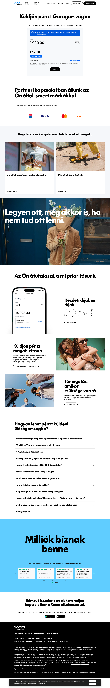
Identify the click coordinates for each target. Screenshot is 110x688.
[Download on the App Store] (60, 617)
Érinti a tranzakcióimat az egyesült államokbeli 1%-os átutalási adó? (46, 505)
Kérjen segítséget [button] (71, 404)
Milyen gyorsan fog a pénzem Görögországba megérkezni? (42, 458)
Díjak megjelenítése (75, 60)
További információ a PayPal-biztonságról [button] (26, 366)
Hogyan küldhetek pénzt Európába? (32, 485)
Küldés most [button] (55, 69)
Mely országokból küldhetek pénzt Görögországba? (39, 491)
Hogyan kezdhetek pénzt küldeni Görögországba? (39, 465)
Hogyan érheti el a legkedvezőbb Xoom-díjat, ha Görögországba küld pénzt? (50, 498)
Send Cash (61, 191)
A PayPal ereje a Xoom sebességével (32, 452)
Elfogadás (93, 681)
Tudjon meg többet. (41, 34)
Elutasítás (93, 683)
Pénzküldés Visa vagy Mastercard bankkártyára (38, 445)
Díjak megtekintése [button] (71, 322)
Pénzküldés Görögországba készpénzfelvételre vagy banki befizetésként (49, 438)
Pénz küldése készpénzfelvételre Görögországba (38, 478)
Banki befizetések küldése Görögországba (35, 471)
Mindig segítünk (23, 511)
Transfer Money (11, 191)
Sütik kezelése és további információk (36, 683)
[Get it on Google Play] (50, 617)
